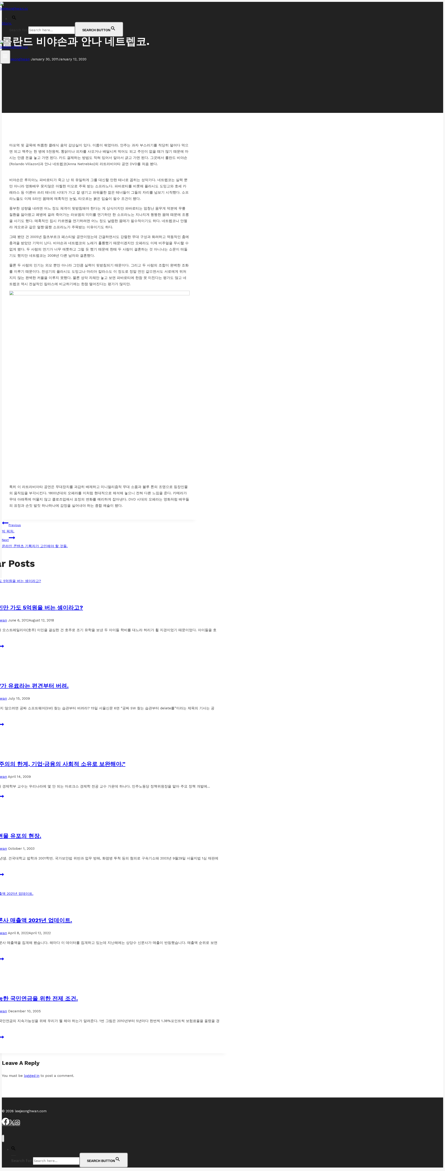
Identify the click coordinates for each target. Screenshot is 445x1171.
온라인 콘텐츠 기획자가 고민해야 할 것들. (35, 543)
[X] (12, 1124)
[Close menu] (3, 1138)
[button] (14, 19)
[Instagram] (17, 1124)
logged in (31, 1076)
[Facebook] (5, 1124)
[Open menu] (5, 57)
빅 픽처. (11, 528)
